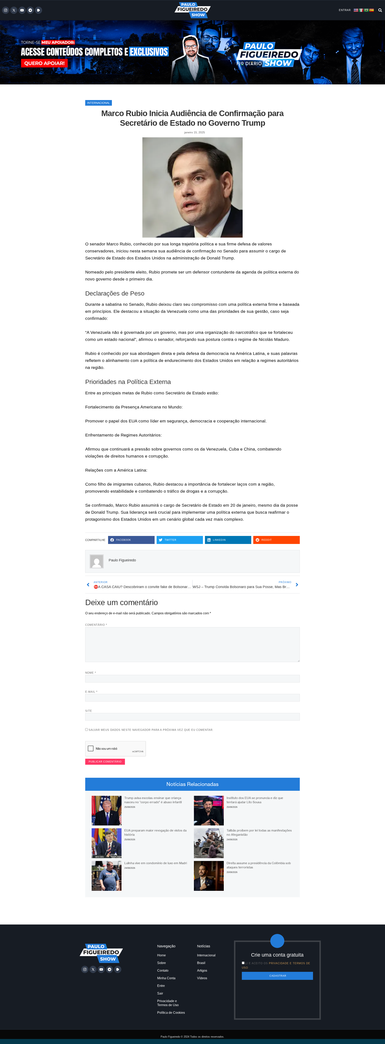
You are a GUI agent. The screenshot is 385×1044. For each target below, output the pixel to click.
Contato (162, 970)
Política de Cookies (171, 1012)
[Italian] (361, 10)
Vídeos (202, 978)
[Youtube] (22, 10)
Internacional (98, 102)
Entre (161, 985)
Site (88, 710)
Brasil (201, 963)
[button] (380, 10)
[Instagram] (5, 10)
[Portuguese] (366, 10)
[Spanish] (371, 10)
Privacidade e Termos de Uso (168, 1003)
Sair (160, 993)
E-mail (91, 691)
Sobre (161, 963)
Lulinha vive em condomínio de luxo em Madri (155, 863)
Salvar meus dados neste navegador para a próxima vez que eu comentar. (151, 729)
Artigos (202, 970)
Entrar (345, 10)
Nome (90, 672)
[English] (356, 10)
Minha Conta (166, 978)
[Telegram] (30, 10)
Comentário (96, 624)
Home (161, 955)
